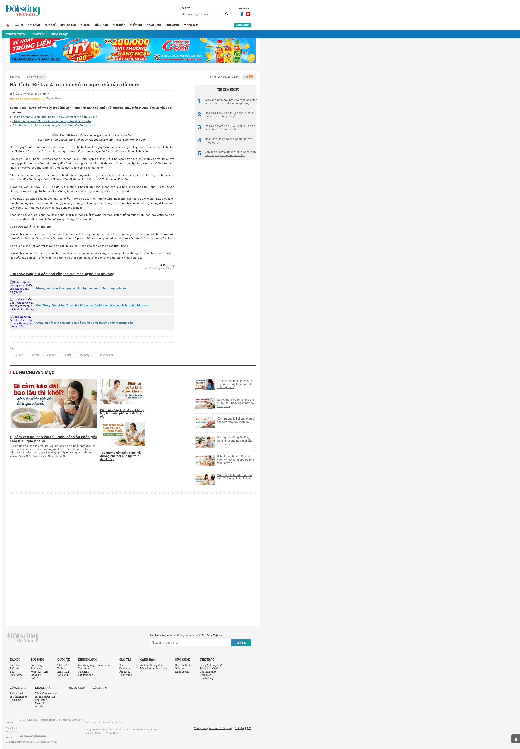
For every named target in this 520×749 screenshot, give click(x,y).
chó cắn (51, 355)
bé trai (35, 355)
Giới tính (180, 668)
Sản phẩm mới (18, 696)
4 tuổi (68, 355)
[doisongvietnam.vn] (22, 637)
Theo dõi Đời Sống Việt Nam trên (27, 98)
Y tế (12, 671)
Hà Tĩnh (18, 355)
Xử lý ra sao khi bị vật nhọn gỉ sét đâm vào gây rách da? (236, 420)
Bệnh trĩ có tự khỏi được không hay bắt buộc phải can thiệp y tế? (122, 413)
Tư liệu (61, 668)
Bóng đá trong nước (211, 665)
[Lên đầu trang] (515, 738)
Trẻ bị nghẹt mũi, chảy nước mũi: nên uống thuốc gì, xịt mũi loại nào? (235, 384)
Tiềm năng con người (47, 693)
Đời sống (34, 25)
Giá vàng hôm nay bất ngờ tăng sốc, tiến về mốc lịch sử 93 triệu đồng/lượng (227, 101)
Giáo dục (15, 665)
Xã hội (19, 25)
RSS (245, 76)
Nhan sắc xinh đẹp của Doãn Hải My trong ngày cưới (225, 140)
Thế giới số (16, 693)
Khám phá (172, 25)
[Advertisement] (225, 231)
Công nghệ (154, 25)
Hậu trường (206, 678)
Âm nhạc (124, 671)
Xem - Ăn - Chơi (40, 671)
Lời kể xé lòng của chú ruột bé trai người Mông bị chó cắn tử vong (54, 116)
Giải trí (85, 25)
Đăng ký (241, 642)
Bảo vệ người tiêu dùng (153, 668)
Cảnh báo (101, 25)
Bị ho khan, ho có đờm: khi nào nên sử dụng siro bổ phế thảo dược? (235, 459)
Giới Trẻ (35, 678)
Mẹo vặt (39, 703)
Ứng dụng (15, 699)
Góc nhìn (100, 688)
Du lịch (39, 706)
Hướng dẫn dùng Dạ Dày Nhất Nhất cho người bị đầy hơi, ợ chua (234, 441)
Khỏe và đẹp (182, 671)
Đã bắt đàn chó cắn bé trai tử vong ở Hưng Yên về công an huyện (54, 125)
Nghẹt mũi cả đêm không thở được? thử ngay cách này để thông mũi (235, 403)
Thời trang (125, 674)
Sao (121, 665)
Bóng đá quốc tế (209, 668)
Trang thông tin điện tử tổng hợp (213, 728)
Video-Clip (191, 25)
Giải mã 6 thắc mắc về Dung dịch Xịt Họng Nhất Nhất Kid (235, 477)
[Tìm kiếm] (226, 14)
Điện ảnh (124, 668)
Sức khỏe (119, 25)
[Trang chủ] (8, 25)
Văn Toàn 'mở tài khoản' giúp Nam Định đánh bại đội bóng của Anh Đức (227, 153)
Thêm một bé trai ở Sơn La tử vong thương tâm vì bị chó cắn (51, 121)
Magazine (242, 25)
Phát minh (41, 699)
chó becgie (85, 355)
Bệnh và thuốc (35, 76)
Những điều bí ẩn (45, 696)
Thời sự (14, 668)
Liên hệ (239, 728)
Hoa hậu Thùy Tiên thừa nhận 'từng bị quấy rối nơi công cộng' (226, 114)
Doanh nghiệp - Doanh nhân (94, 665)
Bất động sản (85, 674)
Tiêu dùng (84, 668)
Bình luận (63, 671)
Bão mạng (36, 665)
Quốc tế (50, 25)
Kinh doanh (68, 25)
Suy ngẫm (36, 668)
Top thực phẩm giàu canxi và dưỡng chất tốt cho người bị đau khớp (120, 456)
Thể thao (136, 25)
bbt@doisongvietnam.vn (33, 735)
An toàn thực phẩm (151, 665)
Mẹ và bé (36, 674)
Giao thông (16, 674)
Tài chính (83, 671)
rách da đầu (107, 355)
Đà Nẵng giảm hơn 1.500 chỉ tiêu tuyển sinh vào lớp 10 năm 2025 (226, 127)
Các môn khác (208, 671)
